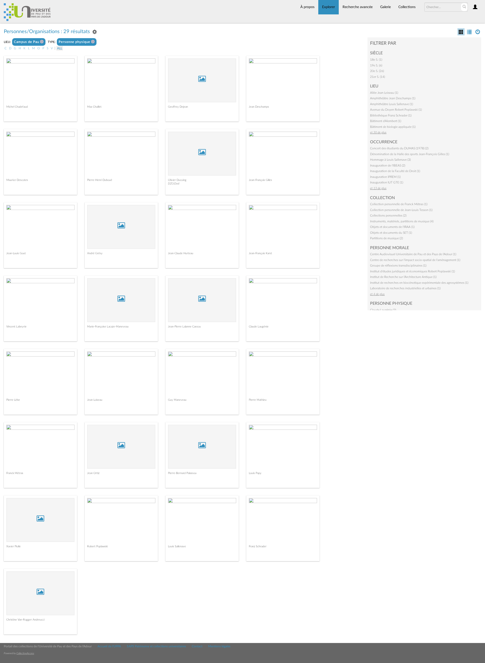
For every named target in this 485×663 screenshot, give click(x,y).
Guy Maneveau (177, 399)
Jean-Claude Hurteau (180, 253)
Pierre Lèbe (13, 399)
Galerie (385, 7)
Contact (197, 646)
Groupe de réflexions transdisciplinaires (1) (398, 265)
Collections (407, 7)
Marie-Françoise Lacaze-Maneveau (108, 326)
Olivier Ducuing (177, 180)
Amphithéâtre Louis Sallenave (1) (391, 104)
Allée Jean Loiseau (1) (384, 92)
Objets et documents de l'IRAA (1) (392, 226)
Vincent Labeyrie (16, 326)
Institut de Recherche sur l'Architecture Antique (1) (403, 276)
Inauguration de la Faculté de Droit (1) (395, 171)
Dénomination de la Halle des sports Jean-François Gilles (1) (409, 154)
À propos (307, 7)
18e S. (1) (376, 59)
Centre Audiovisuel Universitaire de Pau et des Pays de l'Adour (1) (413, 254)
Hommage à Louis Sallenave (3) (390, 159)
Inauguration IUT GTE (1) (386, 182)
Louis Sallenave (177, 546)
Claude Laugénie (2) (383, 310)
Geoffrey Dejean (178, 106)
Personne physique (75, 42)
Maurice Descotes (17, 180)
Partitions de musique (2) (386, 238)
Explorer (328, 7)
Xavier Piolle (13, 546)
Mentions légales (219, 646)
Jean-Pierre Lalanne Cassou (184, 326)
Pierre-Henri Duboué (99, 180)
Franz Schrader (257, 546)
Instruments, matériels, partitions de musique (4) (401, 221)
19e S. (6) (376, 65)
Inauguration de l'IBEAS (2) (387, 165)
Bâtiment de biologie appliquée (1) (393, 126)
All (59, 48)
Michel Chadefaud (17, 106)
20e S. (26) (377, 71)
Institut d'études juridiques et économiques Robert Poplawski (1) (412, 271)
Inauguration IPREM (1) (385, 176)
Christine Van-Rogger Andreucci (25, 619)
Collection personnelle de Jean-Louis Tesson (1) (401, 209)
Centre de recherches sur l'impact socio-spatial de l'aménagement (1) (415, 260)
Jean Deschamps (259, 106)
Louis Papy (255, 473)
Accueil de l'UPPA (109, 646)
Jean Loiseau (94, 399)
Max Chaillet (94, 106)
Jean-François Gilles (260, 180)
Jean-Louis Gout (16, 253)
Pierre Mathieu (257, 399)
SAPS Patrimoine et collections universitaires (156, 646)
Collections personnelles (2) (388, 215)
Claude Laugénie (259, 326)
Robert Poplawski (97, 546)
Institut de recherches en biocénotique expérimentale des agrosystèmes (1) (419, 282)
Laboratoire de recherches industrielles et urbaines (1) (405, 288)
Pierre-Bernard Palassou (182, 473)
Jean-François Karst (260, 253)
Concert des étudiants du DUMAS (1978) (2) (399, 148)
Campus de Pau (27, 42)
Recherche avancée (358, 7)
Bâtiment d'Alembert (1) (385, 121)
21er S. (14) (377, 76)
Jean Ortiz (93, 473)
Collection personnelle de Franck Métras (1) (398, 204)
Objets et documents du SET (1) (391, 232)
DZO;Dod (173, 183)
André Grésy (95, 253)
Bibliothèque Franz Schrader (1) (390, 115)
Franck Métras (14, 473)
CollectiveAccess (25, 653)
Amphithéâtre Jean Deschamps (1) (392, 98)
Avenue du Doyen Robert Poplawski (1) (396, 109)
